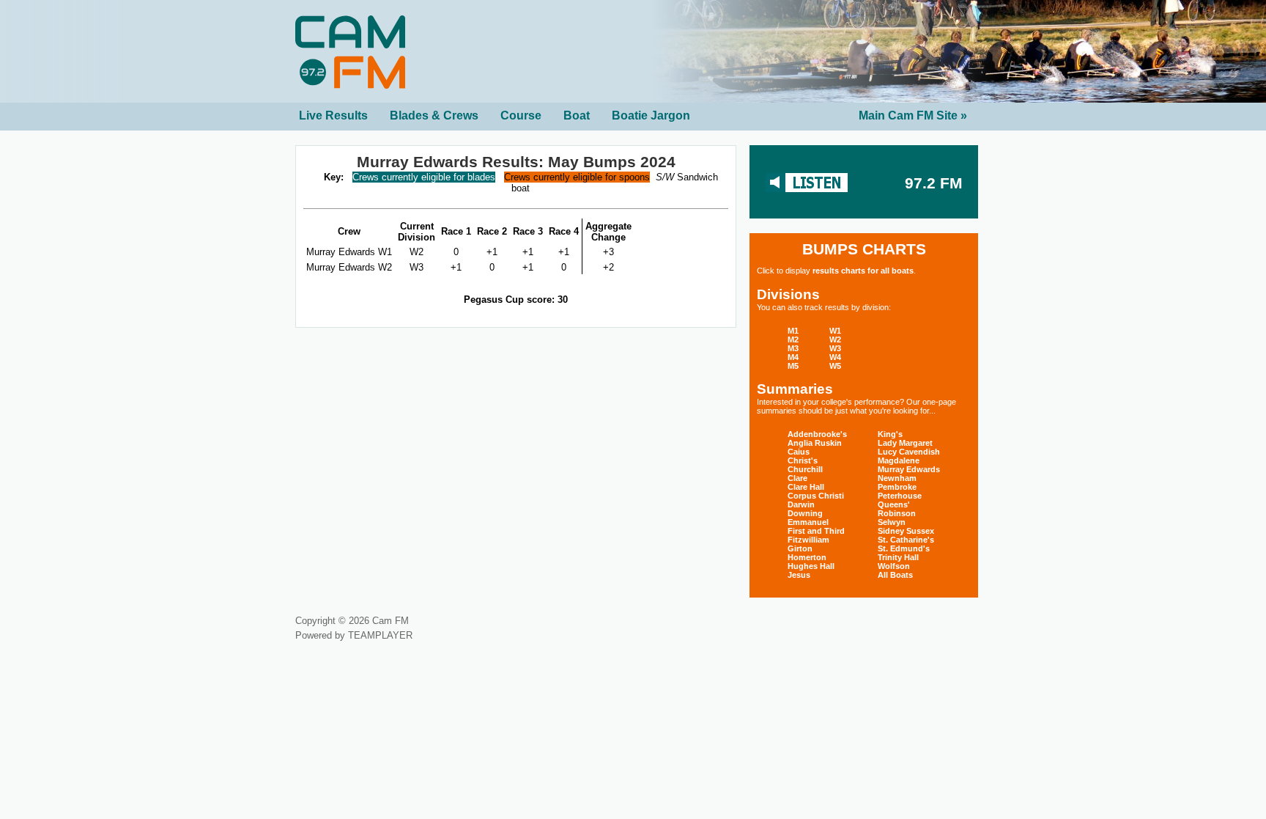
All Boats (895, 574)
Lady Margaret (905, 442)
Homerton (807, 557)
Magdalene (898, 460)
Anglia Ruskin (815, 442)
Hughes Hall (811, 566)
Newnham (897, 478)
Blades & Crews (434, 115)
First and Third (816, 530)
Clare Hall (806, 486)
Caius (799, 451)
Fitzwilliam (808, 539)
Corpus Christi (816, 495)
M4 (793, 357)
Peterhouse (900, 495)
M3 (793, 348)
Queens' (894, 504)
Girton (800, 548)
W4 (835, 357)
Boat (576, 115)
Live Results (333, 115)
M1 (793, 330)
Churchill (805, 469)
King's (890, 434)
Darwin (801, 504)
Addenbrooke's (817, 434)
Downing (805, 513)
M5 (793, 365)
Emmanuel (808, 522)
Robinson (897, 513)
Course (520, 115)
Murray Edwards (909, 469)
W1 (835, 330)
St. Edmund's (904, 548)
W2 (835, 339)
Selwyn (892, 522)
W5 (835, 365)
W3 (835, 348)
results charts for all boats (863, 270)
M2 (793, 339)
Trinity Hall (898, 557)
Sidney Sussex (906, 530)
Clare (797, 478)
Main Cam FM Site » (913, 115)
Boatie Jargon (651, 115)
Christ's (803, 460)
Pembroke (897, 486)
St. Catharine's (906, 539)
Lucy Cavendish (909, 451)
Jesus (799, 574)
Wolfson (894, 566)
